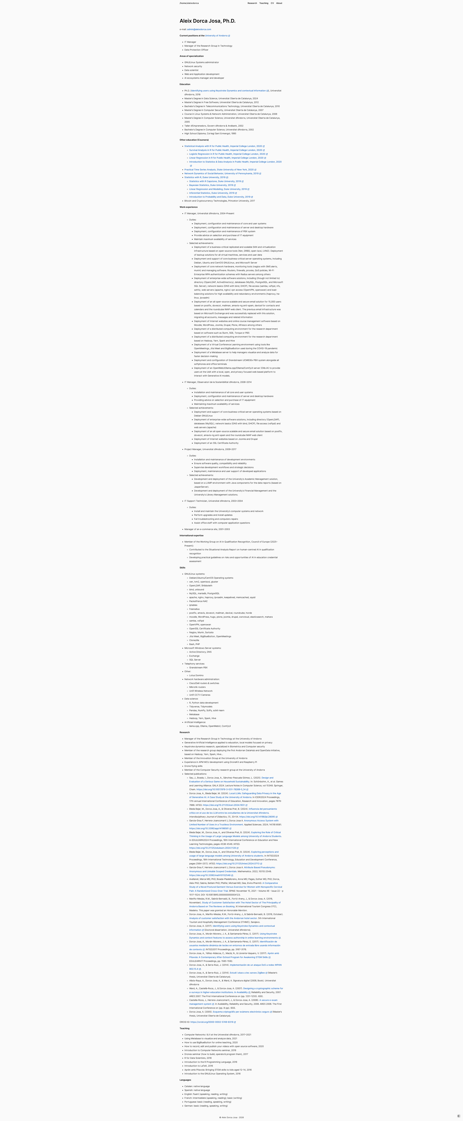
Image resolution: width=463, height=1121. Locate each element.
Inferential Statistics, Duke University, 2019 (211, 193)
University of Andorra (216, 35)
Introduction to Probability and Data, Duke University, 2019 (219, 197)
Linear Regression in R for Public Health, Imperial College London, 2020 (226, 158)
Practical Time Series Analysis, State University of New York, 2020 (219, 169)
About (279, 3)
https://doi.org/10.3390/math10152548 (209, 875)
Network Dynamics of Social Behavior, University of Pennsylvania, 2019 (221, 173)
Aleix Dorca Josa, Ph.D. (208, 21)
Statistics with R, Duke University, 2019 (204, 177)
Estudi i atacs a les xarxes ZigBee (247, 972)
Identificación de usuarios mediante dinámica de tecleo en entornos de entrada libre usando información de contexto (234, 945)
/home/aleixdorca (189, 3)
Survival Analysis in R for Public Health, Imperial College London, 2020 (225, 150)
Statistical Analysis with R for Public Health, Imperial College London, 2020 (223, 146)
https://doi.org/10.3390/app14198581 (209, 828)
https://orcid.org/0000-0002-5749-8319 (212, 1022)
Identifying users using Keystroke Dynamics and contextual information (228, 90)
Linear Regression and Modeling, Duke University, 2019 (218, 189)
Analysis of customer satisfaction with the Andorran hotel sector (223, 918)
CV (272, 3)
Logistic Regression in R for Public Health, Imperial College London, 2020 (227, 154)
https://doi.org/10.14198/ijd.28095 (257, 816)
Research (252, 3)
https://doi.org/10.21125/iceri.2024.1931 (224, 805)
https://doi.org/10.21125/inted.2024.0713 (237, 863)
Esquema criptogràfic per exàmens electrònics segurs (241, 1011)
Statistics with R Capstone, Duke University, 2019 (215, 181)
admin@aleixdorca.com (199, 29)
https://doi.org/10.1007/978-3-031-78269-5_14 (221, 789)
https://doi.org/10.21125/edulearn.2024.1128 (212, 848)
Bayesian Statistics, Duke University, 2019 (211, 185)
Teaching (263, 3)
